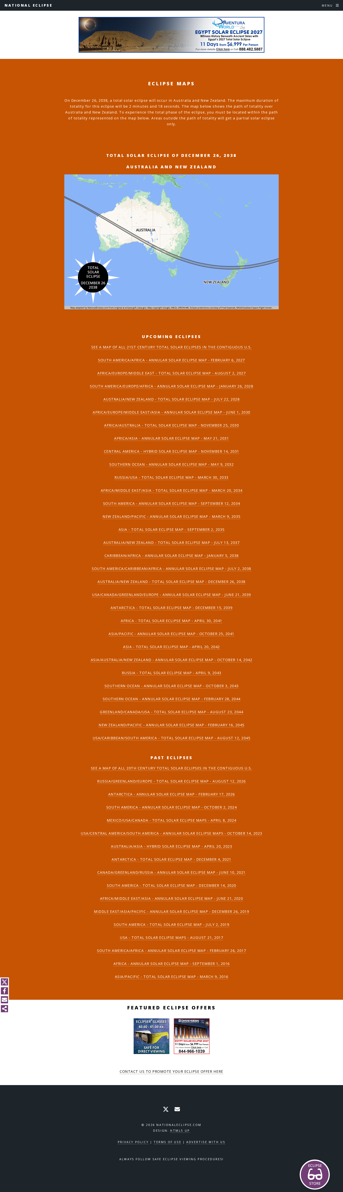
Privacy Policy (133, 1142)
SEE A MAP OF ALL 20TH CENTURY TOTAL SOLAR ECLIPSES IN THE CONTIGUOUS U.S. (171, 768)
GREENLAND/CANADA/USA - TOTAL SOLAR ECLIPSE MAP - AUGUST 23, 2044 (171, 712)
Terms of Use (167, 1142)
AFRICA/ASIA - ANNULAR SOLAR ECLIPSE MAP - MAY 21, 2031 (171, 438)
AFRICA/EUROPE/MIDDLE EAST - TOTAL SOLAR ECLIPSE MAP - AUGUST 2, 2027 (171, 373)
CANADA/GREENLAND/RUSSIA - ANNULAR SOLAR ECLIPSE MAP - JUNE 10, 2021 (171, 872)
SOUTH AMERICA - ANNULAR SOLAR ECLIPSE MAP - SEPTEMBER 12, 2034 (171, 503)
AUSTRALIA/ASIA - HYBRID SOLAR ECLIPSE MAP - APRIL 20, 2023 (171, 846)
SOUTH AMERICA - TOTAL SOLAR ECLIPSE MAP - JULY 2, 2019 (171, 924)
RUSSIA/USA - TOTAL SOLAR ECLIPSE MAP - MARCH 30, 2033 (171, 477)
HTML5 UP (180, 1131)
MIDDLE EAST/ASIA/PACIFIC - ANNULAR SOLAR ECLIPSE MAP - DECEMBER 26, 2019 (171, 911)
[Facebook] (4, 990)
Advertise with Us (205, 1142)
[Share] (4, 1008)
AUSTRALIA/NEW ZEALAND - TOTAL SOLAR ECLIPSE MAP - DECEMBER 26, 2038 (171, 581)
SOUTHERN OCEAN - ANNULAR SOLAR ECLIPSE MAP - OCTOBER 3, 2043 (172, 685)
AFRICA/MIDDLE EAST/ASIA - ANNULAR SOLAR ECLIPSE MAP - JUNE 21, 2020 (171, 898)
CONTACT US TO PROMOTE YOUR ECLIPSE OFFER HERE (171, 1071)
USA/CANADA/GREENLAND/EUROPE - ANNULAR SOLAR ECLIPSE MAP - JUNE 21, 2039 (171, 594)
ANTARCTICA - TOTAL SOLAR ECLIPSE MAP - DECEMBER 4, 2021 (171, 859)
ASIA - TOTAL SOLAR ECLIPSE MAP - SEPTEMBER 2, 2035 (172, 529)
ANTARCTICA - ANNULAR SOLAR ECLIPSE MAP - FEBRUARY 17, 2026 (171, 794)
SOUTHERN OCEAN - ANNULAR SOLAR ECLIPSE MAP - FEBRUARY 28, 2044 (171, 698)
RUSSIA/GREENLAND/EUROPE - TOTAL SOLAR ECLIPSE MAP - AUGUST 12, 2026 (171, 781)
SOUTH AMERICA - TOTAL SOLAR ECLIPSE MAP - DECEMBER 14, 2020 (171, 885)
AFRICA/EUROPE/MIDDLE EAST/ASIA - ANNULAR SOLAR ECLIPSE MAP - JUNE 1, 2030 (171, 412)
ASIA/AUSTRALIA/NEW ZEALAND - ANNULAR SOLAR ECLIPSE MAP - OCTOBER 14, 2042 (171, 659)
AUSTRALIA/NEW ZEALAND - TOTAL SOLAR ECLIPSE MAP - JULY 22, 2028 (171, 399)
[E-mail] (4, 999)
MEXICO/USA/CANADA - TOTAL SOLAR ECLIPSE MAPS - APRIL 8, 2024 (171, 820)
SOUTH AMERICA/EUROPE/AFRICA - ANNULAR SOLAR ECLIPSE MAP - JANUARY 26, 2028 (171, 386)
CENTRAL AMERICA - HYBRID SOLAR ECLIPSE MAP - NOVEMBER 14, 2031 (171, 451)
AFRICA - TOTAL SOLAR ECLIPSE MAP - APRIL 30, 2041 (171, 620)
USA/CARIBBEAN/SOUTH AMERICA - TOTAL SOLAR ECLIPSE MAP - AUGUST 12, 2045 (171, 738)
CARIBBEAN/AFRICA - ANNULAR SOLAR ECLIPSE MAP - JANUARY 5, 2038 (172, 555)
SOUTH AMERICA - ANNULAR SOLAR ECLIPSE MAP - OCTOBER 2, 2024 (171, 807)
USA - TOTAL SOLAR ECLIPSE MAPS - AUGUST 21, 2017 (171, 937)
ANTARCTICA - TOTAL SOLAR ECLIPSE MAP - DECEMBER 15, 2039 (171, 607)
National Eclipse (28, 5)
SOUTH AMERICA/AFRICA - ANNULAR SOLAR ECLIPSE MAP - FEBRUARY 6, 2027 (171, 360)
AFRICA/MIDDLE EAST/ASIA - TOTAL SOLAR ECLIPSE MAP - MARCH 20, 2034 (171, 490)
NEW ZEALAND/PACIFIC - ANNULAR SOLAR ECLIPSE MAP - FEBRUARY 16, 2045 (171, 725)
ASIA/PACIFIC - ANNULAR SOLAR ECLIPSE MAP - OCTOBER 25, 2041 (171, 633)
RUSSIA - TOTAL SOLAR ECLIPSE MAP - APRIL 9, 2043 (171, 672)
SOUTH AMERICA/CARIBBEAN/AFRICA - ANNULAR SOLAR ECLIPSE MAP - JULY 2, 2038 (171, 568)
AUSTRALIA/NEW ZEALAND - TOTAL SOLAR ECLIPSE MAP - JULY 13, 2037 (171, 542)
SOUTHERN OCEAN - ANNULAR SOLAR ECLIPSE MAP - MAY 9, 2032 (171, 464)
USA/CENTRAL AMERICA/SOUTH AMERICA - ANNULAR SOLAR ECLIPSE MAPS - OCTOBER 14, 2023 (171, 833)
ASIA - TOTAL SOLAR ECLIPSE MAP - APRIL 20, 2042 (171, 646)
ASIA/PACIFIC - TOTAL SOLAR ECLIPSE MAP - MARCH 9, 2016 (171, 976)
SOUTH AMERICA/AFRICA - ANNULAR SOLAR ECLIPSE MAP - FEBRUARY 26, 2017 (171, 950)
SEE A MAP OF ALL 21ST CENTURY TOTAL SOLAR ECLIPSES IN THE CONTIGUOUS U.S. (171, 347)
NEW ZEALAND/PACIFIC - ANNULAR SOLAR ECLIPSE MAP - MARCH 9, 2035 (171, 516)
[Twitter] (4, 981)
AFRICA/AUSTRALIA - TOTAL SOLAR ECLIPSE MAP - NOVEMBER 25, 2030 (171, 425)
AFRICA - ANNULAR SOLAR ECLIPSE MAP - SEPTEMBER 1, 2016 (171, 963)
